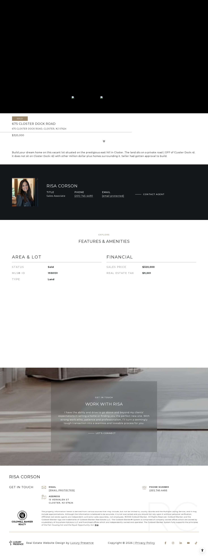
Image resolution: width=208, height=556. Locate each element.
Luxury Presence (82, 543)
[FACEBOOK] (165, 543)
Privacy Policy (145, 543)
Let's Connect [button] (106, 433)
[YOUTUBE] (188, 543)
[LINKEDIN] (181, 543)
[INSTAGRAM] (173, 543)
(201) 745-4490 (83, 196)
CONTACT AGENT (154, 194)
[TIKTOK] (196, 543)
